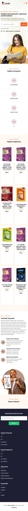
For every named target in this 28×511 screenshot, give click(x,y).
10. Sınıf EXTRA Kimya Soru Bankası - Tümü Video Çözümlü (7, 205)
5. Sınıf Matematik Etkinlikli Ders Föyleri (7, 246)
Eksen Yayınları (11, 505)
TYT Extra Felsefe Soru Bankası (7, 285)
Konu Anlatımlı (4, 444)
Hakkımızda (3, 470)
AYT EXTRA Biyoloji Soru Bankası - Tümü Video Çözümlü (7, 166)
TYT (4, 31)
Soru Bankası (17, 31)
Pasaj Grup (14, 507)
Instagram (3, 487)
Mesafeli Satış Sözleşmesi (7, 478)
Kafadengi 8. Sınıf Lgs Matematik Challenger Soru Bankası (21, 287)
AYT (2, 31)
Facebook (3, 490)
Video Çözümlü (9, 31)
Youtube (2, 495)
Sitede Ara (23, 24)
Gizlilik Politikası (4, 473)
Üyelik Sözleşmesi (5, 475)
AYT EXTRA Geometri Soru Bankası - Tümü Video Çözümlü (21, 166)
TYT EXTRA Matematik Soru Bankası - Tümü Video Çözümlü (21, 247)
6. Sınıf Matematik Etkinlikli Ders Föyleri (21, 206)
